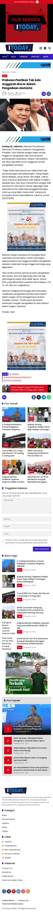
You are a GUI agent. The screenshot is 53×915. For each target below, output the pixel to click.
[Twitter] (39, 397)
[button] (40, 48)
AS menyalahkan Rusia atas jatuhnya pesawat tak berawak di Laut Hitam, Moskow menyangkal (31, 768)
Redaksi (11, 93)
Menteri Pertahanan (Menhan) (18, 377)
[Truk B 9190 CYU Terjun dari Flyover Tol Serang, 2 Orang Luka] (13, 440)
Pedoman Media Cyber (12, 880)
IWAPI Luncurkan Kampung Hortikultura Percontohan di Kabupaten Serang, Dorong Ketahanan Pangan (38, 453)
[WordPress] (18, 891)
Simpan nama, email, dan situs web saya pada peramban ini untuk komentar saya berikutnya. (26, 541)
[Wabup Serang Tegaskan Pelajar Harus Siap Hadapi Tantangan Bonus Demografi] (39, 414)
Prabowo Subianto (13, 380)
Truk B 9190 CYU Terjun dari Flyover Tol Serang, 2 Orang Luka (13, 453)
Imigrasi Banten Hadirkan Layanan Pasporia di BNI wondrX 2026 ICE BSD (13, 479)
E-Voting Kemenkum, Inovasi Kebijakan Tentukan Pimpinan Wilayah (11, 427)
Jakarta (15, 374)
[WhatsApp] (49, 397)
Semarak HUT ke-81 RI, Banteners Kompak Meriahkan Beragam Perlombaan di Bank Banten (38, 479)
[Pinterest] (14, 891)
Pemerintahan (8, 819)
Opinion (5, 823)
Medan (8, 857)
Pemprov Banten (12, 853)
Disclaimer (6, 872)
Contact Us (7, 868)
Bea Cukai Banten (13, 849)
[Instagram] (23, 891)
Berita (31, 471)
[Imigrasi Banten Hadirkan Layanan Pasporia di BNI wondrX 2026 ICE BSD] (13, 467)
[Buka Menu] (45, 48)
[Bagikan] (49, 94)
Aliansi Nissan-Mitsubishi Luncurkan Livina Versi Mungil (30, 749)
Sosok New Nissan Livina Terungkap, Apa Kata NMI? (30, 759)
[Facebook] (34, 397)
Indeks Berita (7, 876)
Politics (5, 831)
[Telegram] (44, 397)
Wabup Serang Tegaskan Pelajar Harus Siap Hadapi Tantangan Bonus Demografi (39, 427)
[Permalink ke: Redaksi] (5, 94)
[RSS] (28, 891)
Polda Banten (11, 845)
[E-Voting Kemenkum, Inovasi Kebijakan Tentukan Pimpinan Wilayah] (13, 414)
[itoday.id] (19, 48)
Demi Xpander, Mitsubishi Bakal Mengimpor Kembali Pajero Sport (29, 739)
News (5, 76)
